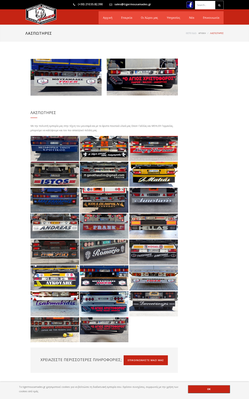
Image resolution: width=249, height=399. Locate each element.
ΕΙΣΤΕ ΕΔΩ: (191, 33)
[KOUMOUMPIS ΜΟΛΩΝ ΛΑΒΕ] (104, 200)
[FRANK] (104, 226)
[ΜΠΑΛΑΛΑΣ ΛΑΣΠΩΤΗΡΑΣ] (153, 148)
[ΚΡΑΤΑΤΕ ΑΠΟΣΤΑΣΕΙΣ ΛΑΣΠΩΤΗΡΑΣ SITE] (54, 330)
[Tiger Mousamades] (56, 14)
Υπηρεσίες (173, 18)
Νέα (191, 18)
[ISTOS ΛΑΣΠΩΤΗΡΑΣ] (54, 174)
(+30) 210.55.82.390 (90, 4)
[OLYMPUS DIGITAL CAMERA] (104, 330)
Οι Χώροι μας (149, 18)
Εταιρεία (126, 18)
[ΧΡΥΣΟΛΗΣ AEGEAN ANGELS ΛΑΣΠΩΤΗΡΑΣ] (104, 148)
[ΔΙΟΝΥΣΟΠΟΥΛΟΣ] (153, 304)
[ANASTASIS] (153, 200)
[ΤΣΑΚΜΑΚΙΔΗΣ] (54, 304)
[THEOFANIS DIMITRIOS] (153, 252)
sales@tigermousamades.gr (133, 4)
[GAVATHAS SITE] (104, 174)
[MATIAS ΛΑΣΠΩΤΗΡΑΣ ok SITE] (153, 174)
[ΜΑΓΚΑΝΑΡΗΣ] (54, 200)
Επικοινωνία (211, 18)
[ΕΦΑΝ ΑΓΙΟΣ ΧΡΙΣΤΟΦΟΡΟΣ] (104, 304)
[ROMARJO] (104, 252)
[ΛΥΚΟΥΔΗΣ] (54, 278)
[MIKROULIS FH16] (54, 252)
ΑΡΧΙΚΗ (202, 33)
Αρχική (107, 18)
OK (209, 389)
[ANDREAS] (54, 226)
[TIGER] (104, 278)
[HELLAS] (153, 226)
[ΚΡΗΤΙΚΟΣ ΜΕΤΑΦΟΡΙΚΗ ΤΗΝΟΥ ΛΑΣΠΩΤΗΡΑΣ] (54, 148)
